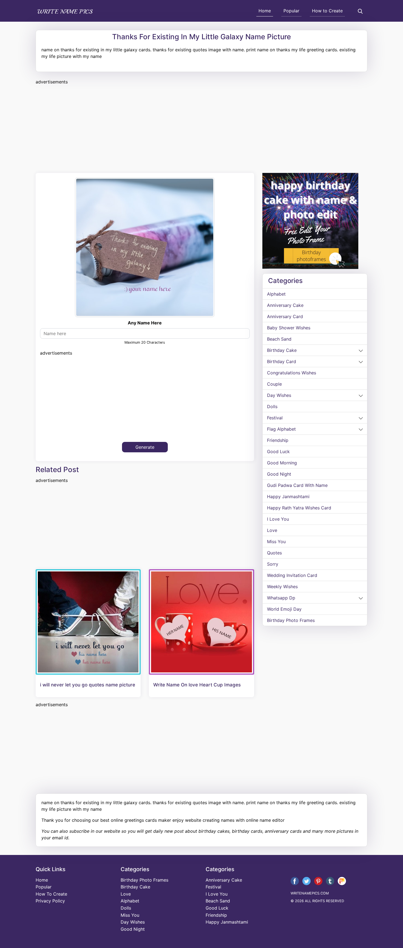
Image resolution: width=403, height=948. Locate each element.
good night (279, 474)
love (272, 530)
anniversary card (285, 316)
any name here (145, 323)
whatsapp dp (281, 598)
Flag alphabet (281, 429)
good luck (278, 451)
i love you (278, 519)
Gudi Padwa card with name (297, 485)
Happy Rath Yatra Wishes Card (299, 508)
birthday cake (282, 350)
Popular (291, 10)
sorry (272, 564)
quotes (274, 553)
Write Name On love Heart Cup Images (197, 685)
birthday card (281, 361)
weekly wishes (282, 586)
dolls (272, 406)
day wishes (279, 395)
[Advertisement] (200, 127)
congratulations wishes (291, 372)
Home (265, 10)
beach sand (279, 339)
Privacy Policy (50, 901)
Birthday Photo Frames (291, 620)
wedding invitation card (292, 575)
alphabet (276, 294)
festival (275, 417)
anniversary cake (285, 305)
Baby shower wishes (288, 327)
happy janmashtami (288, 496)
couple (274, 384)
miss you (276, 541)
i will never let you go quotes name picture (87, 685)
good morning (282, 462)
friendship (277, 440)
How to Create (327, 10)
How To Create (51, 894)
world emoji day (284, 609)
